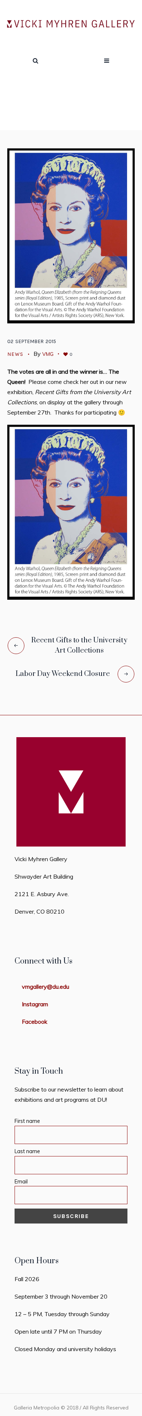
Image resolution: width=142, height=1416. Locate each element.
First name (27, 1121)
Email (21, 1181)
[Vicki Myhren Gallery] (71, 24)
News (80, 109)
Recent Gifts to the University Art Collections (79, 645)
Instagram (35, 1004)
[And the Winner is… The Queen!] (71, 235)
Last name (27, 1151)
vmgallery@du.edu (45, 986)
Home (58, 109)
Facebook (34, 1021)
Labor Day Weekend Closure (63, 673)
